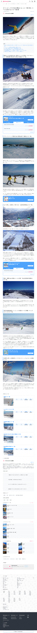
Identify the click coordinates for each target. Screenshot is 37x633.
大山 (17, 586)
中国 (9, 598)
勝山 (17, 582)
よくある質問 (5, 622)
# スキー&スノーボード (6, 11)
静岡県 (30, 593)
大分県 (19, 600)
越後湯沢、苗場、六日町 (20, 580)
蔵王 (3, 583)
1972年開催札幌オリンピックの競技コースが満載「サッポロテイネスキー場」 (15, 50)
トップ (4, 3)
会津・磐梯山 (4, 579)
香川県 (14, 600)
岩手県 (9, 593)
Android (20, 618)
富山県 (14, 592)
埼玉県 (25, 594)
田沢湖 (4, 581)
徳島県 (14, 599)
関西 (3, 598)
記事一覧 (32, 14)
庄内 (33, 577)
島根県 (9, 600)
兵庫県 (4, 600)
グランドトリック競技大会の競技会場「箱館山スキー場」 (12, 47)
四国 (14, 598)
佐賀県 (19, 599)
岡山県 (9, 601)
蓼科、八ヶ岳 (18, 579)
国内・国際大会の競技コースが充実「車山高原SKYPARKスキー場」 (14, 49)
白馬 (7, 495)
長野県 (19, 594)
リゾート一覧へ (31, 502)
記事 (6, 3)
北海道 (10, 350)
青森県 (9, 592)
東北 (9, 591)
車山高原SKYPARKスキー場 (9, 446)
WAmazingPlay (13, 617)
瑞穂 (17, 587)
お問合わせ (4, 624)
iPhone (20, 617)
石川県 (14, 593)
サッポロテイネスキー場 (9, 409)
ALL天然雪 (4, 608)
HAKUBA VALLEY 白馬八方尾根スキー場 (12, 434)
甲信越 (20, 591)
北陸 (14, 591)
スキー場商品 (8, 122)
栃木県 (25, 592)
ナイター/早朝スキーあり (6, 609)
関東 (24, 591)
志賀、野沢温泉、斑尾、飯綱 (19, 495)
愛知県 (30, 594)
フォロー (26, 566)
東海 (30, 591)
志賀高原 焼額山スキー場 (9, 421)
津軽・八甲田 (4, 582)
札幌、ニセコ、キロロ (15, 350)
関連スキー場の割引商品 (18, 631)
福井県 (14, 594)
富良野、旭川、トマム (5, 577)
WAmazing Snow (14, 565)
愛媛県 (14, 601)
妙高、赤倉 (18, 577)
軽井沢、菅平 (4, 587)
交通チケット (29, 122)
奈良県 (4, 601)
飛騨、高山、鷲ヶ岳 (19, 583)
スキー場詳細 (30, 119)
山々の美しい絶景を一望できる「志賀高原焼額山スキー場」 (13, 48)
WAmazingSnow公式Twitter (8, 568)
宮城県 (9, 594)
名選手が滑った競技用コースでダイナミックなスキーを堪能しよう (13, 51)
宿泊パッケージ (18, 122)
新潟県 (19, 592)
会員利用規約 (5, 618)
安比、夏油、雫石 (5, 580)
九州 (19, 598)
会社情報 (4, 617)
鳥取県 (9, 599)
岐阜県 (30, 592)
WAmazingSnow (13, 618)
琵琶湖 (13, 197)
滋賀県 (10, 197)
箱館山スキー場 (7, 396)
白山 (17, 581)
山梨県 (19, 593)
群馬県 (25, 593)
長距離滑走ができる (5, 607)
